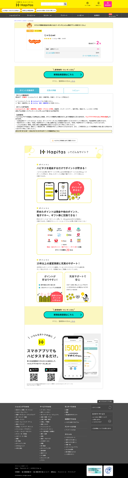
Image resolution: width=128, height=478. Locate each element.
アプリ (42, 460)
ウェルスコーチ (24, 468)
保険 (42, 436)
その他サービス (45, 441)
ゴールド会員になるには (90, 56)
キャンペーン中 (45, 457)
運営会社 (53, 472)
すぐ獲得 (43, 455)
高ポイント (44, 453)
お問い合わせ (96, 419)
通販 (67, 412)
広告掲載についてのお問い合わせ (102, 428)
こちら (72, 81)
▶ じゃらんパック (36, 101)
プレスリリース (62, 472)
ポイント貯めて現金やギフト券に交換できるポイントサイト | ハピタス (24, 4)
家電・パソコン (20, 419)
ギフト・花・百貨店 (21, 433)
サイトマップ (71, 472)
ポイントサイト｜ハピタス (20, 20)
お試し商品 (19, 448)
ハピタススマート (70, 437)
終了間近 (18, 441)
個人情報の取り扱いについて (41, 472)
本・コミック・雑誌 (21, 417)
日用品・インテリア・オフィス (24, 426)
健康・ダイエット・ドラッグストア (25, 414)
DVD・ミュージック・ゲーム (24, 421)
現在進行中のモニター (72, 414)
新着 (17, 438)
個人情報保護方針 (26, 472)
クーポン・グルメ (45, 409)
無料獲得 (43, 450)
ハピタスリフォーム (35, 468)
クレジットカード (45, 426)
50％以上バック (20, 445)
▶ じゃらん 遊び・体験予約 (39, 103)
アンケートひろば (70, 429)
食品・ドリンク (20, 424)
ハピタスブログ (97, 422)
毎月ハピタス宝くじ (71, 439)
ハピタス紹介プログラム (72, 422)
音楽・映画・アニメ (46, 417)
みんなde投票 (69, 449)
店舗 (67, 409)
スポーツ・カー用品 (21, 436)
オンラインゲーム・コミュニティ (50, 414)
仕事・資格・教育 (45, 419)
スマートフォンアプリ (72, 447)
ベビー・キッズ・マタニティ (24, 431)
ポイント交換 (96, 407)
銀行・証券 (44, 433)
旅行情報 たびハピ (71, 451)
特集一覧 (68, 444)
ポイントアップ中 (21, 443)
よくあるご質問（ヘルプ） (100, 417)
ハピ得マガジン (70, 454)
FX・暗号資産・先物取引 (47, 431)
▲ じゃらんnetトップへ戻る (105, 401)
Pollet (16, 468)
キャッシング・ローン (47, 429)
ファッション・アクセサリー (24, 429)
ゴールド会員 (50, 53)
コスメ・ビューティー (22, 412)
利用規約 (17, 472)
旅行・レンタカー (45, 412)
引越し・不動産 (45, 421)
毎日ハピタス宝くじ (71, 442)
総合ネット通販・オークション (24, 409)
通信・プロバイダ (45, 438)
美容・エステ (44, 424)
